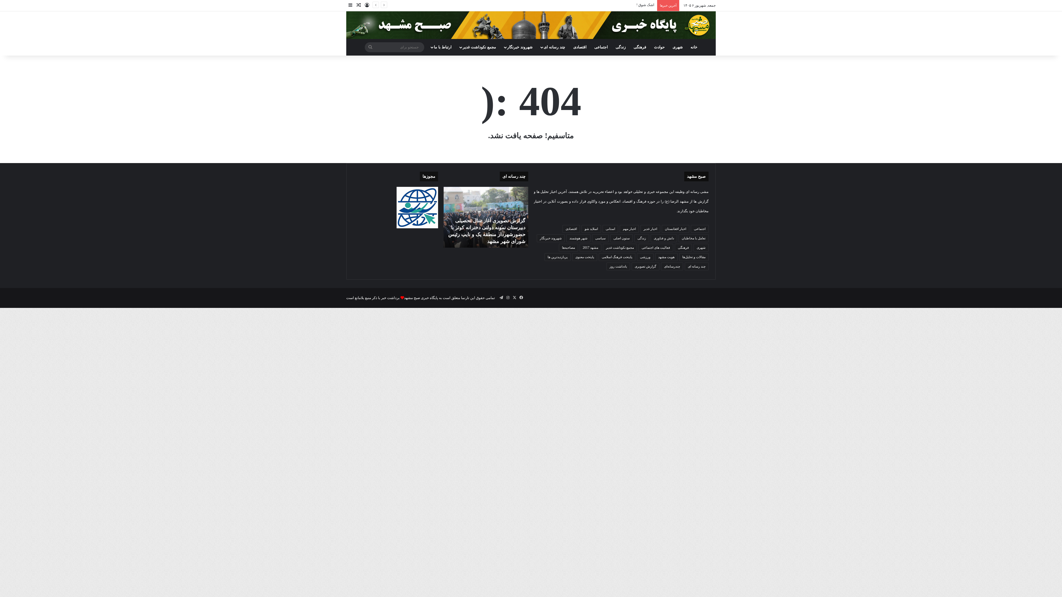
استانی (610, 229)
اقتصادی (580, 47)
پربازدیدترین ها (558, 257)
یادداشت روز (618, 266)
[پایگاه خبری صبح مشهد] (531, 25)
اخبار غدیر (650, 229)
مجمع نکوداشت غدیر (479, 47)
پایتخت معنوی (584, 257)
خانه (694, 47)
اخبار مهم (629, 229)
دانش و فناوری (664, 238)
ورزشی (645, 257)
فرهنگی (640, 47)
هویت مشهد (666, 257)
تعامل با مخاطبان (694, 238)
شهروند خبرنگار (551, 238)
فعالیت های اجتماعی (656, 248)
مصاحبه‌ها (568, 248)
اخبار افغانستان (675, 229)
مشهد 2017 (590, 248)
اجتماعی (601, 47)
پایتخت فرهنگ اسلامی (617, 257)
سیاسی (600, 238)
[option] (486, 217)
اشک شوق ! (645, 5)
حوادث (659, 47)
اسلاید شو (591, 229)
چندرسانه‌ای (672, 266)
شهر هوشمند (578, 238)
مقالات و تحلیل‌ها (694, 257)
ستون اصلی (621, 238)
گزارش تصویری (645, 266)
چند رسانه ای (554, 47)
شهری (678, 47)
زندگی (621, 47)
